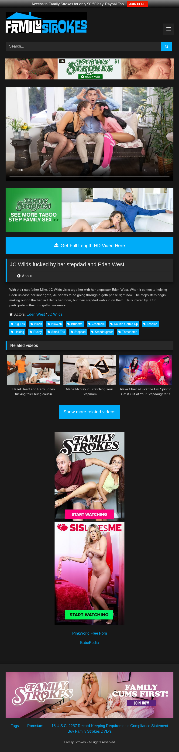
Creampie (98, 324)
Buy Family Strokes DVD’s (90, 731)
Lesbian (152, 324)
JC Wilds (55, 314)
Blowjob (56, 324)
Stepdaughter (104, 332)
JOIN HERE (137, 4)
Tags (15, 726)
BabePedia (89, 643)
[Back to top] (164, 738)
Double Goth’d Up (126, 324)
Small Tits (58, 332)
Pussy (37, 332)
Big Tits (19, 324)
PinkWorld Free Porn (89, 633)
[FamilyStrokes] (89, 23)
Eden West (36, 314)
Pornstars (35, 726)
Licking (19, 332)
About (26, 276)
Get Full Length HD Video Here (92, 245)
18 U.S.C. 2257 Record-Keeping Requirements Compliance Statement (110, 726)
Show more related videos (89, 411)
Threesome (129, 332)
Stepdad (80, 332)
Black (38, 324)
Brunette (77, 324)
